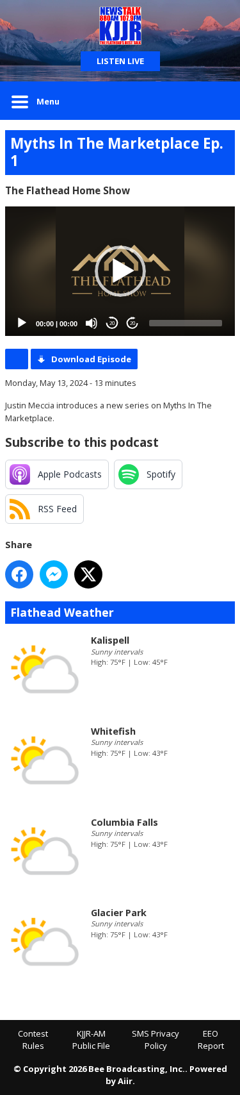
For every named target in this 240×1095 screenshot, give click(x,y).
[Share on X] (88, 574)
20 (112, 323)
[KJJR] (120, 25)
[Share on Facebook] (19, 574)
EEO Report (211, 1040)
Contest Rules (33, 1040)
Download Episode (91, 359)
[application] (120, 271)
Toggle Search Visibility (215, 100)
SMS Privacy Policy (155, 1040)
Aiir (125, 1081)
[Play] (21, 323)
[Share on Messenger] (54, 574)
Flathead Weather (62, 612)
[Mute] (91, 323)
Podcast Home (16, 359)
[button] (120, 271)
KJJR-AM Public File (91, 1040)
